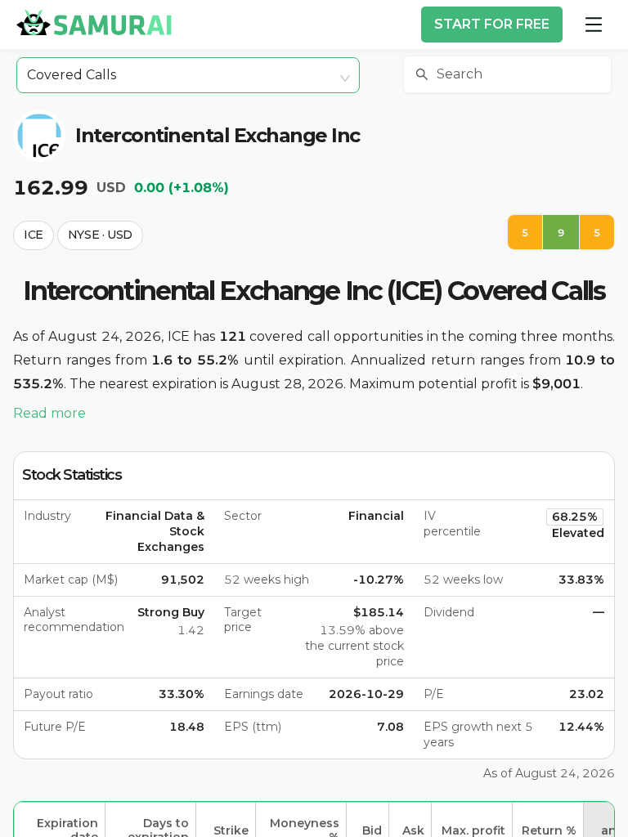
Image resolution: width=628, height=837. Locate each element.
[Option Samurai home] (94, 22)
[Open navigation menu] (594, 25)
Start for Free (492, 24)
